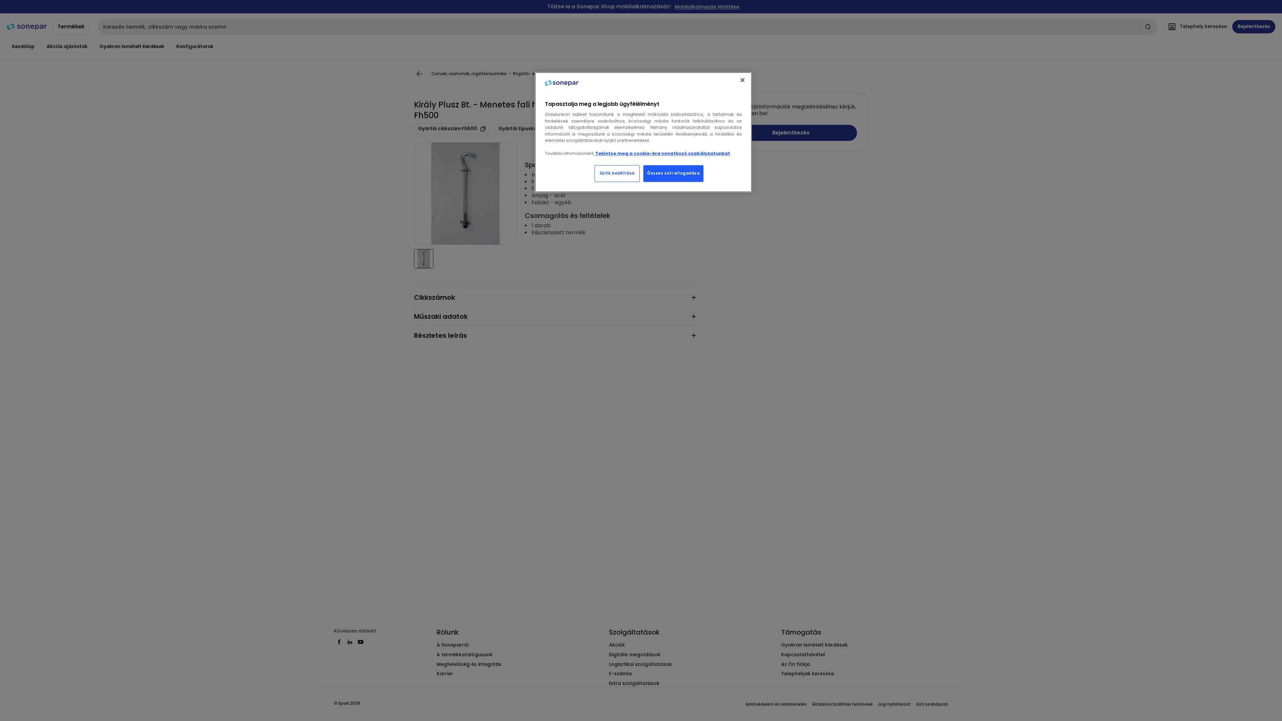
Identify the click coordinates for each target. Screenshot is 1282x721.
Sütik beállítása (617, 173)
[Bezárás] (742, 80)
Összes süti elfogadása (673, 173)
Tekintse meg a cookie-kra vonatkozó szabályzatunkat (662, 153)
